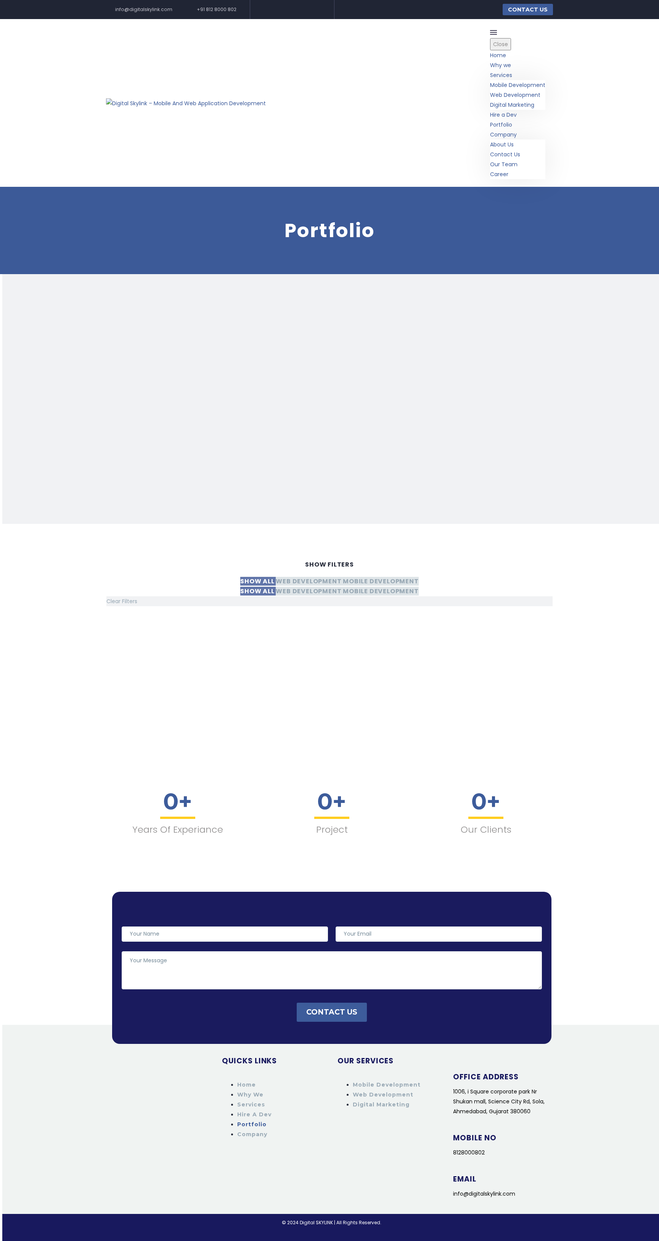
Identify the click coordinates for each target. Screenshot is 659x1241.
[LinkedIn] (279, 9)
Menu (493, 32)
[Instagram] (291, 9)
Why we (500, 65)
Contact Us (528, 9)
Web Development (515, 95)
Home (498, 55)
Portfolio (501, 124)
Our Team (504, 164)
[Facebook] (268, 9)
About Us (502, 144)
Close (500, 44)
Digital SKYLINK (316, 1222)
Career (499, 174)
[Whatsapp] (303, 9)
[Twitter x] (315, 9)
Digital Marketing (512, 105)
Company (503, 134)
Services (501, 75)
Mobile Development (517, 85)
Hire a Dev (503, 115)
